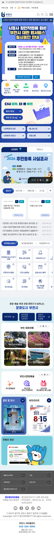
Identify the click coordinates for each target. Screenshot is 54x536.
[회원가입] (42, 14)
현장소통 (32, 136)
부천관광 (7, 317)
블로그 (15, 508)
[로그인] (38, 14)
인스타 (33, 508)
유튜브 (39, 508)
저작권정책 (25, 500)
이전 (37, 180)
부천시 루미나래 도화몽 (41, 317)
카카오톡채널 (27, 508)
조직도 (48, 500)
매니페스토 (33, 129)
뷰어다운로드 (27, 503)
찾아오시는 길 (38, 500)
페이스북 (21, 508)
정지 (40, 180)
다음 (43, 180)
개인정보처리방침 (12, 497)
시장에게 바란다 (9, 136)
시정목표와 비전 (9, 129)
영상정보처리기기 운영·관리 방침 (34, 497)
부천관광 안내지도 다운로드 (24, 317)
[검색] (46, 14)
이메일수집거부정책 (11, 500)
